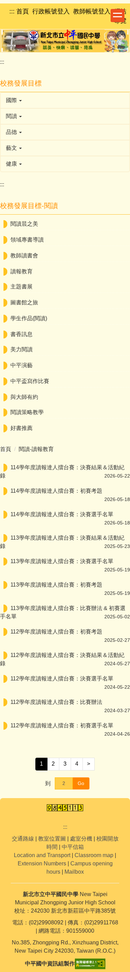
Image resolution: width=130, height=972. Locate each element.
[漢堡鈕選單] (117, 15)
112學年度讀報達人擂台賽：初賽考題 (56, 632)
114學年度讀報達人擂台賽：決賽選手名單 (61, 514)
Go (81, 783)
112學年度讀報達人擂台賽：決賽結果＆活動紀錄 (62, 659)
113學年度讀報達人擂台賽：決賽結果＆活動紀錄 (62, 542)
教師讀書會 (24, 255)
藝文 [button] (12, 148)
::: (2, 62)
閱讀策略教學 (27, 412)
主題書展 (21, 286)
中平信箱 (73, 847)
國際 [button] (12, 100)
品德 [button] (12, 132)
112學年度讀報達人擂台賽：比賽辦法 (56, 702)
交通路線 (23, 839)
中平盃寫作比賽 (29, 381)
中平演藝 (21, 365)
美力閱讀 (21, 349)
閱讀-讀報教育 (36, 449)
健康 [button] (12, 164)
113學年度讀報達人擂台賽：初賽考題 (56, 585)
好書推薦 (21, 428)
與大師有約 (24, 397)
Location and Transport (42, 855)
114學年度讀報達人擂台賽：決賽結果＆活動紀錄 (62, 471)
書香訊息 (21, 334)
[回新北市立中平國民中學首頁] (65, 40)
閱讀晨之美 (24, 224)
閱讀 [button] (12, 116)
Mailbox (74, 872)
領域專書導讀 (27, 240)
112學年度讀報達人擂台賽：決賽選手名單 (61, 678)
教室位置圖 (52, 839)
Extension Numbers (42, 863)
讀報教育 (21, 271)
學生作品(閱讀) (28, 318)
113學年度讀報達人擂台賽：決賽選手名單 (61, 561)
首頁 (5, 449)
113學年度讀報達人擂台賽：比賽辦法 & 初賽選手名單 (62, 612)
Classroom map (94, 855)
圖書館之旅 (24, 302)
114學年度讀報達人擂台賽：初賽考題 (56, 491)
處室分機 (81, 839)
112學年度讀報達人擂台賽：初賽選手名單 (61, 725)
